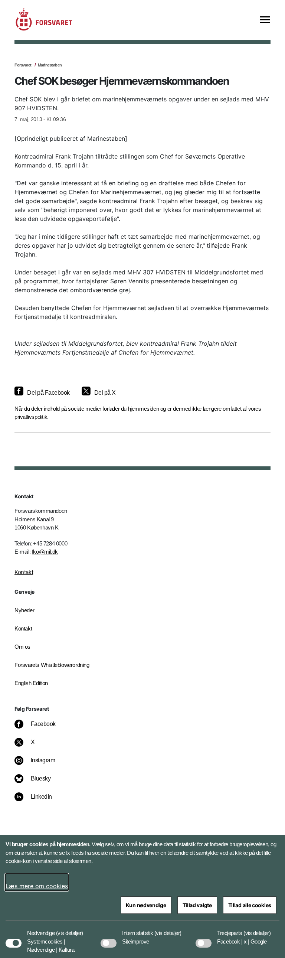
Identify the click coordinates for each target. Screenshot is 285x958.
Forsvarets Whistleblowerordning (51, 665)
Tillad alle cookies (249, 905)
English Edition (31, 683)
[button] (69, 929)
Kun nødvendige (146, 905)
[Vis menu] (265, 20)
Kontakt (23, 572)
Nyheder (24, 610)
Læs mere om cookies (37, 886)
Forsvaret (23, 65)
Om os (22, 646)
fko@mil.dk (45, 551)
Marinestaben (50, 65)
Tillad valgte (197, 905)
